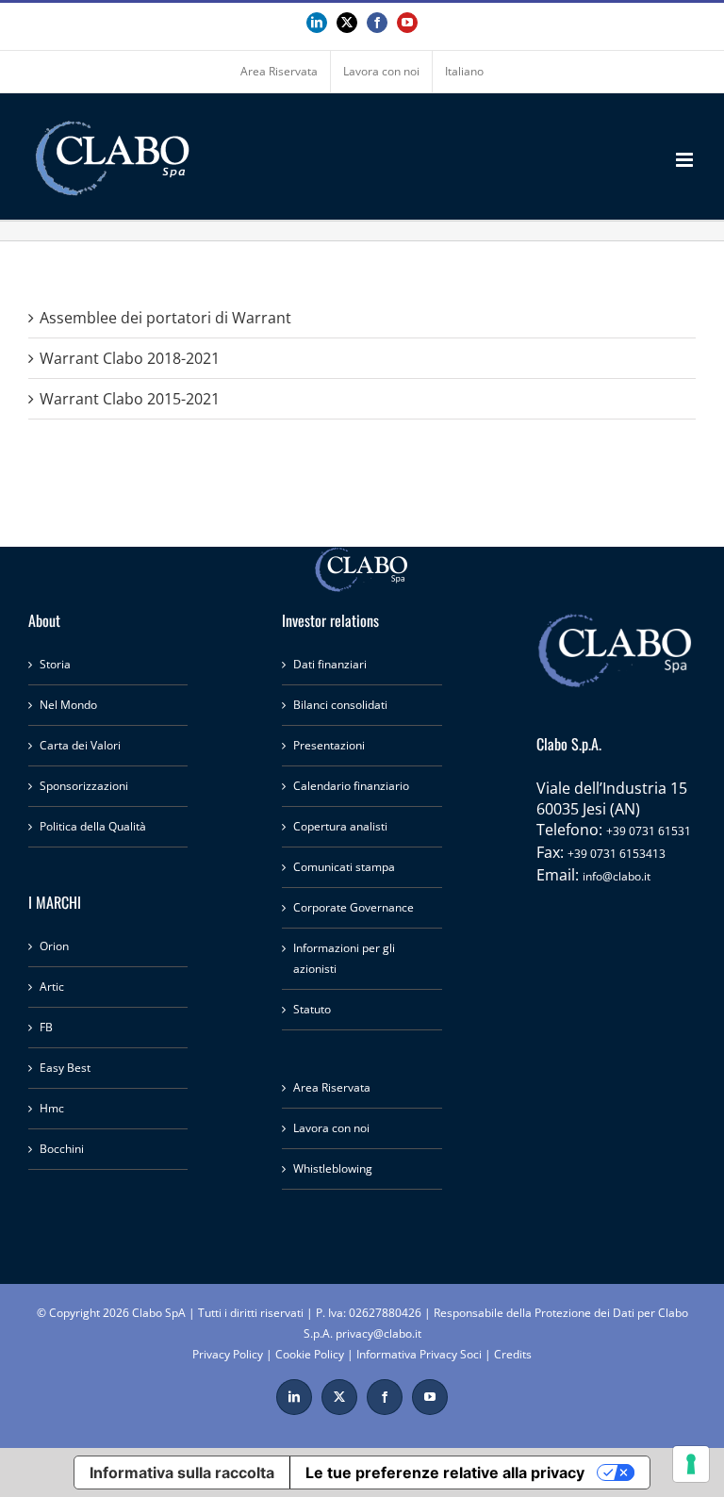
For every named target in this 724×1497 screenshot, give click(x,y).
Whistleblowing (332, 1168)
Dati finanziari (330, 664)
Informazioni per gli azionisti (344, 958)
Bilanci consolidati (340, 705)
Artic (52, 987)
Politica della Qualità (93, 826)
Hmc (52, 1108)
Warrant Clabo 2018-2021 (130, 358)
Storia (55, 664)
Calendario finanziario (351, 786)
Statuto (312, 1009)
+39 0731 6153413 (617, 854)
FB (46, 1027)
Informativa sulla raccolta (182, 1472)
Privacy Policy (227, 1354)
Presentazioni (329, 745)
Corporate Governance (353, 907)
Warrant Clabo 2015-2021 (130, 398)
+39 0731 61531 (648, 831)
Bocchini (62, 1149)
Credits (513, 1354)
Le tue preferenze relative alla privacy (444, 1472)
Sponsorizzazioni (84, 786)
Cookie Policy (309, 1354)
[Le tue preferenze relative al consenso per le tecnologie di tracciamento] (691, 1464)
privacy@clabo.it (378, 1333)
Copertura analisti (340, 826)
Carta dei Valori (80, 745)
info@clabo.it (616, 876)
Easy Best (65, 1068)
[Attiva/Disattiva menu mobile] (686, 160)
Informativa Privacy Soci (419, 1354)
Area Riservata (331, 1087)
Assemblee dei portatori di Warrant (165, 317)
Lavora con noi (331, 1128)
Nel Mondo (68, 705)
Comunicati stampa (344, 867)
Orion (54, 946)
